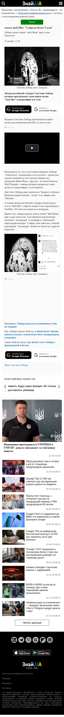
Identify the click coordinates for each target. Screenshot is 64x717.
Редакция (6, 683)
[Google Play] (41, 652)
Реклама (6, 678)
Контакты (6, 688)
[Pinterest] (50, 640)
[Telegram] (21, 640)
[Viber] (28, 640)
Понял (32, 22)
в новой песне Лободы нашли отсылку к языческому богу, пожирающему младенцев (31, 334)
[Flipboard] (43, 640)
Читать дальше (32, 622)
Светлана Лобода (19, 365)
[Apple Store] (22, 652)
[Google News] (36, 640)
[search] (3, 3)
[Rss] (14, 640)
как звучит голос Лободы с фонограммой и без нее (30, 343)
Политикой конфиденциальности (34, 13)
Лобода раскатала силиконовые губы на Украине (30, 325)
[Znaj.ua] (32, 3)
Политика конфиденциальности (17, 673)
